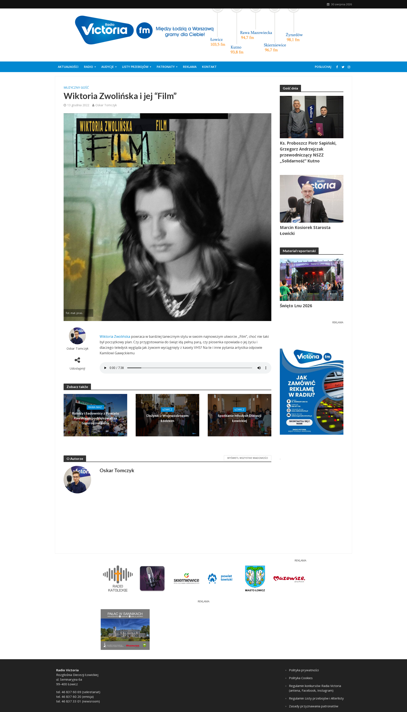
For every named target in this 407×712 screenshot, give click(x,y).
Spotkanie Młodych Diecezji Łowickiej (239, 417)
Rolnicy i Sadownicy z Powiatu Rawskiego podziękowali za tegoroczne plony (95, 418)
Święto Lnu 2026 (296, 306)
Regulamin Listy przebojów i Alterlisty (316, 698)
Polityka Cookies (301, 678)
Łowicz (167, 409)
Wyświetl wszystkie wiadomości (247, 457)
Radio (88, 67)
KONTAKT (209, 67)
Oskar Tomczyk (106, 105)
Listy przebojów (135, 67)
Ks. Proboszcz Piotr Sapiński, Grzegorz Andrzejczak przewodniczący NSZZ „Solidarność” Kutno (308, 152)
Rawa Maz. (95, 407)
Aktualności (68, 67)
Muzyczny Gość (76, 87)
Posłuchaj (323, 67)
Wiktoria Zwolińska (115, 336)
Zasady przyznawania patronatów (313, 706)
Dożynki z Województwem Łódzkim (167, 417)
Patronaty (166, 67)
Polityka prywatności (304, 670)
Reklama (190, 67)
